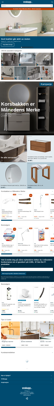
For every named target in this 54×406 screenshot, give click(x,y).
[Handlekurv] (52, 2)
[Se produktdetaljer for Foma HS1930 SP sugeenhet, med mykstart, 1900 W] (9, 294)
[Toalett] (9, 65)
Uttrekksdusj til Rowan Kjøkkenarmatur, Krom (7, 212)
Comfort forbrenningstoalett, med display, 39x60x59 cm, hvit (24, 306)
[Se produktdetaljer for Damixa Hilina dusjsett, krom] (41, 201)
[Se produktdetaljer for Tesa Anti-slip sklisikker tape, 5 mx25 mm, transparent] (9, 235)
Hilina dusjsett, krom (39, 211)
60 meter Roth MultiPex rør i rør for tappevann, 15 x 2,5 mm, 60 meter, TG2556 (40, 306)
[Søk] (51, 6)
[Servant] (27, 65)
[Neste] (52, 29)
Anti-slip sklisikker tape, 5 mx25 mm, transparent (8, 246)
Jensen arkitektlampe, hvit (24, 245)
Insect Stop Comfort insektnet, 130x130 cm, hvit (41, 246)
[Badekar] (33, 79)
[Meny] (2, 2)
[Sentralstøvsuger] (46, 79)
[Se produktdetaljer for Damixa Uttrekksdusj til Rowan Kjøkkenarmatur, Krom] (9, 201)
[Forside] (27, 2)
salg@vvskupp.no (27, 394)
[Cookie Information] (27, 398)
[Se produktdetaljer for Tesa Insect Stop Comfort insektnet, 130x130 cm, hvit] (41, 235)
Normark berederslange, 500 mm (24, 212)
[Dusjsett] (20, 79)
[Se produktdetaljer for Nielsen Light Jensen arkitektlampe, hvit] (25, 235)
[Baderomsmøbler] (44, 65)
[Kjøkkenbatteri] (7, 79)
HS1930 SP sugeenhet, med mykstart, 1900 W (8, 305)
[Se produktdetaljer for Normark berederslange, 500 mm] (25, 201)
